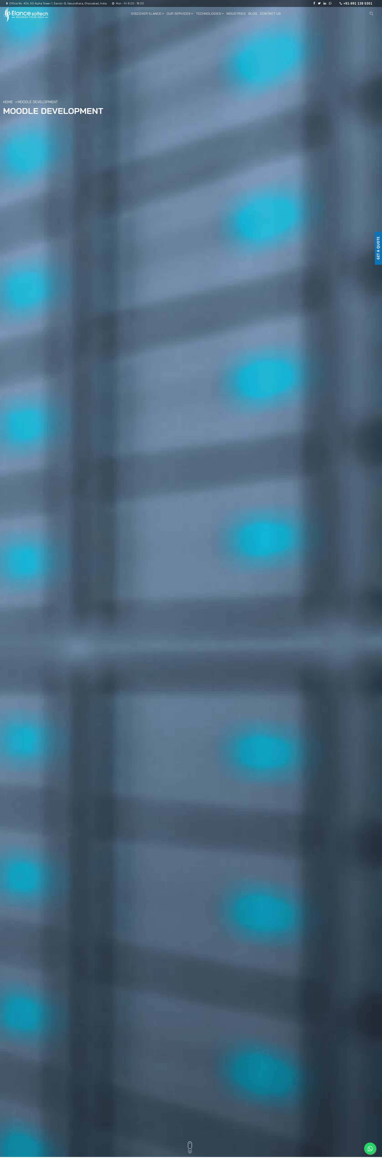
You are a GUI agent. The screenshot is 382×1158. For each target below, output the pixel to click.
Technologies (208, 14)
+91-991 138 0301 (357, 3)
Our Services (179, 14)
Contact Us (270, 14)
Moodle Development (38, 102)
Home (8, 102)
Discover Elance (146, 14)
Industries (236, 14)
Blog (252, 14)
